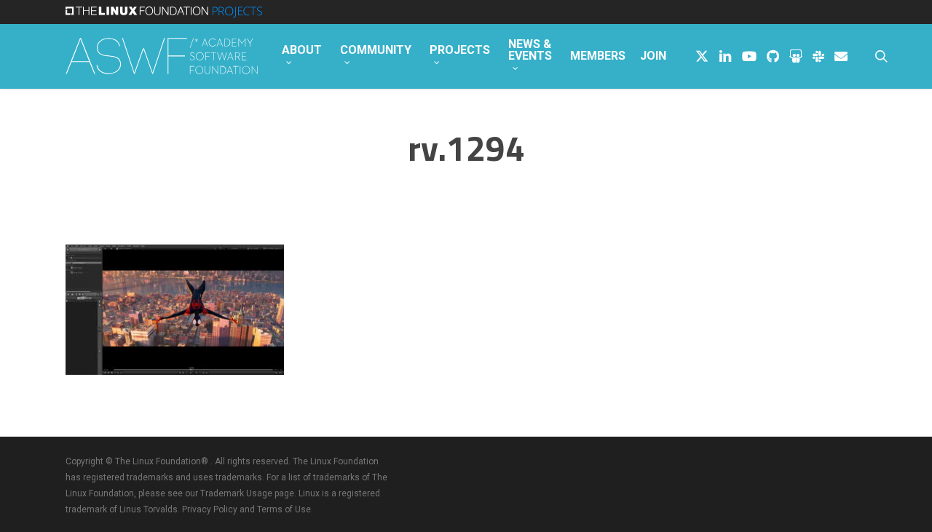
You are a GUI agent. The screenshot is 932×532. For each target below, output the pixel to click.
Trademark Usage (236, 493)
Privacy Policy (209, 509)
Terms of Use (284, 509)
